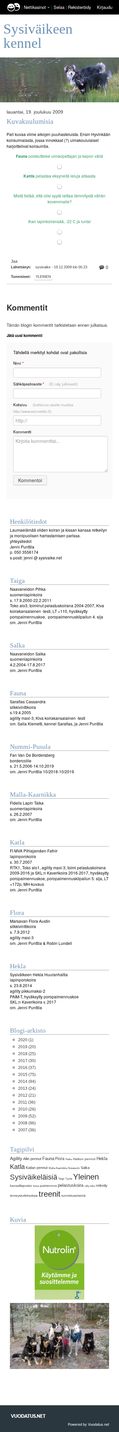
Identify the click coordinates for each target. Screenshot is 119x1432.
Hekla (102, 1158)
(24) (27, 1088)
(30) (27, 1060)
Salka (85, 1168)
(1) (25, 1040)
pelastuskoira (70, 1185)
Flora (59, 1158)
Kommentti (22, 431)
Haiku (68, 1159)
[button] (48, 7)
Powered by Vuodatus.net (88, 1424)
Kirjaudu (104, 7)
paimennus (48, 1185)
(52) (27, 1116)
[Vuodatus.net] (28, 1416)
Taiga (61, 1178)
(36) (26, 1102)
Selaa (60, 7)
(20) (27, 1047)
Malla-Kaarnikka (58, 1168)
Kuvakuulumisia (30, 121)
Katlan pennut (37, 1168)
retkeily (101, 1185)
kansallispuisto (21, 1185)
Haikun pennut (84, 1159)
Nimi (18, 363)
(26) (27, 1109)
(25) (27, 1053)
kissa (36, 1185)
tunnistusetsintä (73, 1195)
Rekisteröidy (79, 7)
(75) (27, 1074)
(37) (27, 1067)
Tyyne (68, 1178)
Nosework (74, 1168)
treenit (49, 1193)
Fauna (48, 1158)
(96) (27, 1123)
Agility (16, 1158)
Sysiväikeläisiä (33, 1177)
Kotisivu (43, 408)
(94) (27, 1081)
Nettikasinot (35, 7)
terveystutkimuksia (24, 1195)
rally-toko (89, 1185)
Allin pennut (32, 1159)
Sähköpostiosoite (45, 384)
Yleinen (43, 277)
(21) (27, 1095)
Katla (17, 1166)
